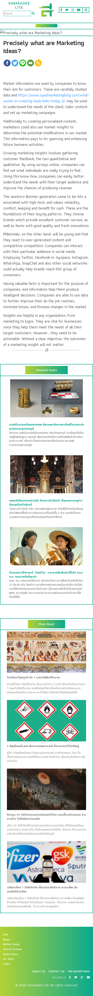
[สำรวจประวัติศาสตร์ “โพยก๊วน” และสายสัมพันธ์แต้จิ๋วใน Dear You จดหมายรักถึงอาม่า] (46, 546)
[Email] (30, 63)
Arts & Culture (12, 949)
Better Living (11, 944)
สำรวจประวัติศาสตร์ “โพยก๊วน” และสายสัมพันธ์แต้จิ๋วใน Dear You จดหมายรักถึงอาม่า (46, 574)
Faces (6, 939)
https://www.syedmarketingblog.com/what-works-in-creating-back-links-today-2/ (46, 98)
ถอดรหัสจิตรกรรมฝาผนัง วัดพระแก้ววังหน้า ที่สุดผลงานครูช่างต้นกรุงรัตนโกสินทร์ (45, 502)
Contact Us (56, 971)
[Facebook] (7, 63)
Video (6, 964)
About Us (38, 971)
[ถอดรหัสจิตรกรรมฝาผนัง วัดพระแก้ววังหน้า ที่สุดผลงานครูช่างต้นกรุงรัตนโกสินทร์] (46, 474)
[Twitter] (14, 63)
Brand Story (10, 954)
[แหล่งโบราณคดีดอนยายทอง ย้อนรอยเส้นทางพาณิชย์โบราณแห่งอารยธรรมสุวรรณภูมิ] (46, 398)
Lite (5, 934)
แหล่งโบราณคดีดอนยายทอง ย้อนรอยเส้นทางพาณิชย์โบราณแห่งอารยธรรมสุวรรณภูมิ (46, 426)
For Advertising (79, 971)
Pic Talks (8, 959)
